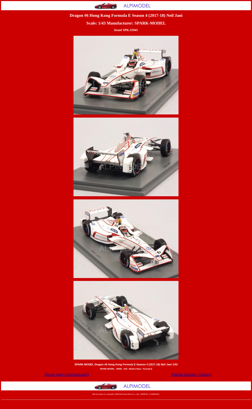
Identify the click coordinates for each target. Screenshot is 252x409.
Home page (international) (66, 374)
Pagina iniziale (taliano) (191, 374)
